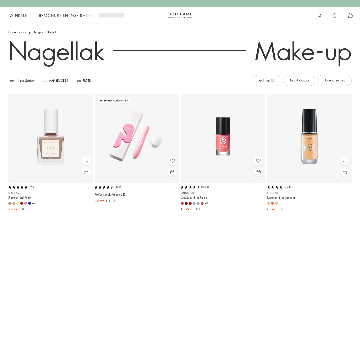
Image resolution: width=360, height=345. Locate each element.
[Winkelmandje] (350, 15)
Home (12, 32)
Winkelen (20, 15)
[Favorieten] (86, 160)
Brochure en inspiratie (65, 15)
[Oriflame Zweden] (180, 15)
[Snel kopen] (86, 172)
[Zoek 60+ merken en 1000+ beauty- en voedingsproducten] (319, 15)
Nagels (38, 32)
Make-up (25, 32)
